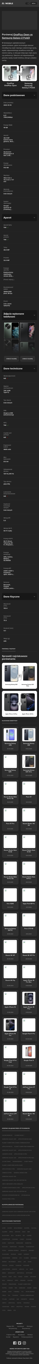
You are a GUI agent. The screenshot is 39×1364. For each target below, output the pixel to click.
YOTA (3, 1310)
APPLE (11, 1232)
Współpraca (21, 1335)
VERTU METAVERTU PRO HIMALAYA (12, 1184)
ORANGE (22, 1280)
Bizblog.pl (29, 1326)
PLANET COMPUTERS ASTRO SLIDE (12, 1165)
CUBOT (22, 1239)
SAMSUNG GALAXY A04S (24, 1169)
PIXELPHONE (12, 1284)
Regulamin (16, 1337)
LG (27, 1269)
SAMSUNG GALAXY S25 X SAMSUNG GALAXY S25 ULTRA (18, 1211)
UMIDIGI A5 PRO (7, 1173)
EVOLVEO (5, 1247)
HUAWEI (26, 1258)
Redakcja (30, 1335)
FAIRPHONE (13, 1247)
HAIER (20, 1254)
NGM (10, 1277)
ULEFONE (11, 1299)
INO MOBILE (12, 1262)
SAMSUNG (22, 1288)
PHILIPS (4, 1284)
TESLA (4, 1295)
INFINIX (4, 1262)
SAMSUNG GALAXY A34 (9, 1150)
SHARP (29, 1288)
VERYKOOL (11, 1303)
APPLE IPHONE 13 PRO (20, 1154)
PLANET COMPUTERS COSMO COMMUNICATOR (16, 1143)
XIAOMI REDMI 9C (7, 1135)
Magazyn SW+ (10, 1326)
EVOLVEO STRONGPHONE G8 (10, 1195)
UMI (18, 1299)
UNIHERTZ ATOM (7, 1154)
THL (9, 1295)
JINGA (19, 1262)
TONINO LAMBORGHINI (27, 1295)
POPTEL (4, 1288)
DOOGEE (28, 1239)
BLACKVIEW (5, 1235)
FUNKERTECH (30, 1247)
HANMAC (26, 1254)
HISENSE (14, 1258)
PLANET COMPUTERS (24, 1284)
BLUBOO (18, 1235)
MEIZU (4, 1273)
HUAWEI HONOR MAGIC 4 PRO (11, 1188)
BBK (28, 1232)
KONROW (18, 1265)
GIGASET (31, 1250)
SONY (10, 1291)
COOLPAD (15, 1239)
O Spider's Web (10, 1335)
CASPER (29, 1235)
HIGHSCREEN (6, 1258)
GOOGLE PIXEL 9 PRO (8, 1199)
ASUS (23, 1232)
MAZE (31, 1269)
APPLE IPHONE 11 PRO (8, 1169)
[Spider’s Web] (3, 3)
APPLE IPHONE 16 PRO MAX (26, 1158)
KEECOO (4, 1265)
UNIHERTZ (24, 1299)
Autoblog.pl (20, 1326)
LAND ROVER (6, 1269)
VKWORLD (26, 1303)
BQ (24, 1235)
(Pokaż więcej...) (9, 279)
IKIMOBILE (34, 1258)
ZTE (15, 1310)
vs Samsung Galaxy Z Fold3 (17, 36)
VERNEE (31, 1299)
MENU (33, 3)
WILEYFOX (19, 1306)
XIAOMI (27, 1306)
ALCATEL (26, 1228)
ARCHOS (17, 1232)
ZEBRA (9, 1310)
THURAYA (15, 1295)
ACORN (9, 1228)
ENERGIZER (19, 1243)
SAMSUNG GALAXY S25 (9, 1176)
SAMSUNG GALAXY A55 (9, 1139)
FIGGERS (21, 1247)
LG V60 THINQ (6, 1161)
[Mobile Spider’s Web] (9, 3)
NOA (15, 1277)
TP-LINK (4, 1299)
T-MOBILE (16, 1291)
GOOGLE (13, 1254)
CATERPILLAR (6, 1239)
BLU (12, 1235)
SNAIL (35, 1288)
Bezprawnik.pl (26, 1328)
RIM (16, 1288)
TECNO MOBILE (30, 1291)
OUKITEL (30, 1280)
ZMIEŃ (10, 79)
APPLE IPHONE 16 (7, 1146)
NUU (3, 1280)
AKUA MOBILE (18, 1228)
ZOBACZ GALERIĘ (11, 359)
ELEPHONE (11, 1243)
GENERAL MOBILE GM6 (20, 1173)
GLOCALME (5, 1254)
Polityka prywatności (27, 1337)
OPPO (16, 1280)
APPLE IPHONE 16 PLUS (25, 1150)
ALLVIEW (4, 1232)
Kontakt (8, 1337)
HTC (20, 1258)
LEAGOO (14, 1269)
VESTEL (19, 1303)
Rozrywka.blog (13, 1328)
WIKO (12, 1306)
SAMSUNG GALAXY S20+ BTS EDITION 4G (14, 1191)
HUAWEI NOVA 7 (19, 1135)
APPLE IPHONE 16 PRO (28, 1188)
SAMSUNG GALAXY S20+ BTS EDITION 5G (14, 1180)
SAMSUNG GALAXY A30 (9, 1158)
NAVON (4, 1277)
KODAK (11, 1265)
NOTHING (33, 1277)
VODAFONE (5, 1306)
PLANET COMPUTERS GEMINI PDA (24, 1146)
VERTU (4, 1303)
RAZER (11, 1288)
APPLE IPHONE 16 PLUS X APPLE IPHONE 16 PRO (16, 1215)
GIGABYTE (24, 1250)
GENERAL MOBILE (13, 1250)
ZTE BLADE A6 (25, 1195)
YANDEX (33, 1306)
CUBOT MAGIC (28, 1161)
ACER (3, 1228)
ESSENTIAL (28, 1243)
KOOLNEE (26, 1265)
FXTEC (4, 1250)
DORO (4, 1243)
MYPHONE (29, 1273)
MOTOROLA (20, 1273)
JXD (24, 1262)
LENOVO (21, 1269)
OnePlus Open (21, 34)
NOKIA (20, 1277)
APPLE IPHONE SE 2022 (25, 1139)
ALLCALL (33, 1228)
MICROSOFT (11, 1273)
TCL (22, 1291)
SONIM (4, 1291)
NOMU (26, 1277)
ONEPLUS (10, 1280)
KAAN (29, 1262)
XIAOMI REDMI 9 (17, 1161)
